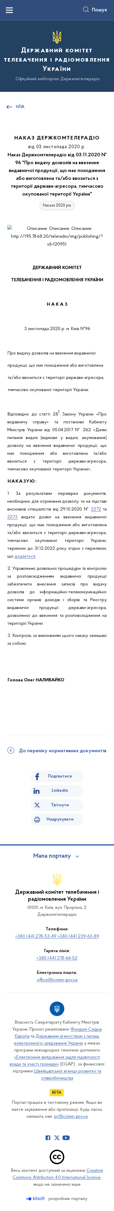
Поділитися (60, 776)
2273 (12, 517)
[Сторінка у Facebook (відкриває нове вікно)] (47, 1137)
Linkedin (60, 790)
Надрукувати (60, 819)
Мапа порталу (52, 856)
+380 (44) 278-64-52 (57, 958)
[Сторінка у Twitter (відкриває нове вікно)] (57, 1137)
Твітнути (60, 805)
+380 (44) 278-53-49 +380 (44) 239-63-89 (57, 936)
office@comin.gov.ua (57, 980)
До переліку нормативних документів (62, 751)
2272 (96, 509)
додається (25, 556)
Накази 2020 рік (57, 205)
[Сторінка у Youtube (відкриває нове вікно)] (66, 1137)
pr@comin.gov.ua (71, 1116)
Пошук (99, 10)
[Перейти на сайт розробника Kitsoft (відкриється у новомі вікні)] (36, 1198)
